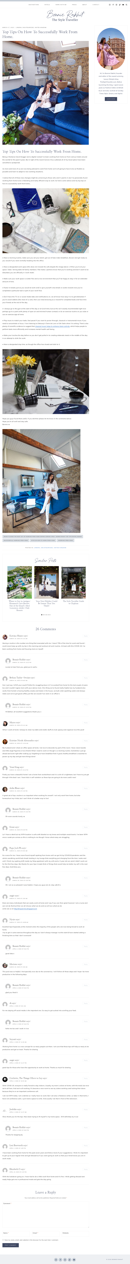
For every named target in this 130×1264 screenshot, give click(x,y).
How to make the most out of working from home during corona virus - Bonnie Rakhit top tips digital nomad (43, 536)
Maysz (13, 722)
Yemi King (14, 767)
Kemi (12, 827)
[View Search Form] (126, 4)
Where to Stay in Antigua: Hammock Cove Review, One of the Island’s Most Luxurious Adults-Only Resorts (19, 605)
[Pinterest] (116, 4)
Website (65, 1233)
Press (74, 4)
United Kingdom (40, 27)
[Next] (83, 589)
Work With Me (61, 4)
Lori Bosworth (16, 1145)
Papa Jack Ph (15, 848)
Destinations (34, 4)
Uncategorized (28, 27)
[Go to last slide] (8, 589)
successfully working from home (16, 540)
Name (6, 1233)
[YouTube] (123, 4)
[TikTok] (119, 4)
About (84, 4)
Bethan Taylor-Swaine (20, 678)
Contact (96, 4)
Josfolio (13, 1109)
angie (12, 896)
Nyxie (12, 920)
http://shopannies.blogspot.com (25, 909)
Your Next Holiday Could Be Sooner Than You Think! (46, 603)
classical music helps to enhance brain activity (52, 326)
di (10, 1003)
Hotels (47, 4)
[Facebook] (113, 4)
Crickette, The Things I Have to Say (26, 1078)
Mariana (13, 964)
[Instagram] (109, 4)
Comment (7, 1204)
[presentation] (19, 582)
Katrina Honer (16, 636)
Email (35, 1233)
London (19, 27)
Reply (86, 636)
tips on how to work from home (43, 540)
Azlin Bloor (15, 788)
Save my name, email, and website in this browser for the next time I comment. (31, 1240)
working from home (65, 540)
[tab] (41, 614)
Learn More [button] (111, 99)
